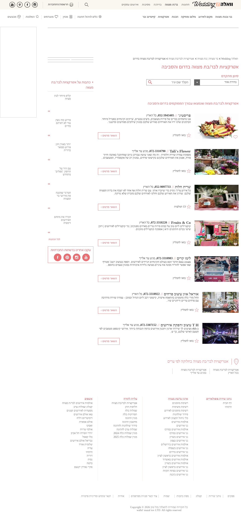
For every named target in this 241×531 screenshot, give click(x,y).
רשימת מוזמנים (180, 403)
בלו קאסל (87, 437)
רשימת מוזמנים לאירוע (176, 410)
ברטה (89, 463)
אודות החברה (121, 496)
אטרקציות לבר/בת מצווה (124, 403)
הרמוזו (228, 406)
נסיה (90, 459)
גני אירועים (182, 425)
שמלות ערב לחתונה (127, 429)
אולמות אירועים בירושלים (174, 444)
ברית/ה (158, 5)
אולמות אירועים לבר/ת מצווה (77, 403)
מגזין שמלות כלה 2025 (125, 437)
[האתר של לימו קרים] (216, 269)
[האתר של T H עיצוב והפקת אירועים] (220, 334)
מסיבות (146, 5)
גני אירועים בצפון (179, 440)
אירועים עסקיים (130, 5)
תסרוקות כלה (130, 414)
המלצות (30, 17)
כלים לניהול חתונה (87, 17)
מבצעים (12, 17)
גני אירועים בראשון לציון (175, 467)
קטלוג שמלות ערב (83, 406)
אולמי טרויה (86, 429)
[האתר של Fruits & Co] (216, 233)
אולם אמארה (85, 421)
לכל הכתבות (54, 239)
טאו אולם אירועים (83, 414)
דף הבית (227, 403)
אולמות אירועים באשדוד (175, 459)
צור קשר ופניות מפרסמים (144, 496)
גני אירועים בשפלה (178, 448)
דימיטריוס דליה (84, 418)
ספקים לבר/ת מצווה (230, 496)
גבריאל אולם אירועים (81, 440)
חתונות (185, 5)
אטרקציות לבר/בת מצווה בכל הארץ (226, 371)
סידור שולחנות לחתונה (125, 425)
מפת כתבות (183, 496)
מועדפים (49, 17)
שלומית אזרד (85, 444)
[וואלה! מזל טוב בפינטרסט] (67, 257)
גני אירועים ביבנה (179, 474)
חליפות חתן (131, 406)
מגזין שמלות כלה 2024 (125, 433)
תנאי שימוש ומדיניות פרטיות (96, 496)
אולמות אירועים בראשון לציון (173, 455)
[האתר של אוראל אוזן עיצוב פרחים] (220, 303)
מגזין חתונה (131, 418)
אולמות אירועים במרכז (176, 429)
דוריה (89, 455)
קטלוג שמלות (198, 496)
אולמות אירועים (180, 421)
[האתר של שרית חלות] (216, 198)
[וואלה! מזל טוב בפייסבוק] (58, 257)
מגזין (65, 17)
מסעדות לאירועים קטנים (79, 410)
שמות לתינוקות (166, 496)
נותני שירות (215, 496)
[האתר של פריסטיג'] (216, 126)
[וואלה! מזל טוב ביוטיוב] (86, 257)
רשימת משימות (180, 406)
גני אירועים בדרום (178, 452)
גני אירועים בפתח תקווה (175, 470)
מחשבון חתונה (129, 421)
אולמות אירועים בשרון (176, 463)
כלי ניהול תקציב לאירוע (175, 418)
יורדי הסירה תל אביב (81, 433)
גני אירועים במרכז (178, 433)
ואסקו (89, 425)
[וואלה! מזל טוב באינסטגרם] (77, 257)
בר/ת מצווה (171, 5)
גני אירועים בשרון (179, 437)
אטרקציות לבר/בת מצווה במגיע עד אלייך (193, 371)
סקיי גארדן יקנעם (83, 467)
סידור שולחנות (180, 414)
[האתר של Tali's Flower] (216, 162)
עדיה (89, 448)
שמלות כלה (131, 410)
